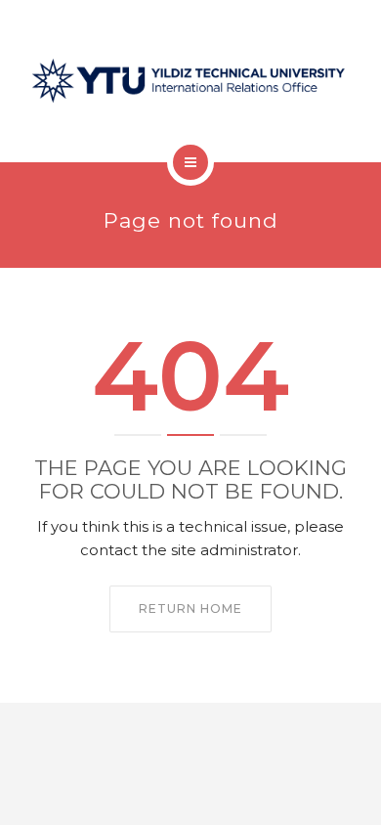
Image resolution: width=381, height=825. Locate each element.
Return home (190, 608)
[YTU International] (190, 81)
